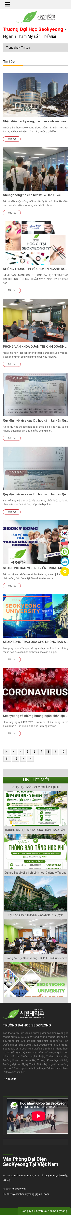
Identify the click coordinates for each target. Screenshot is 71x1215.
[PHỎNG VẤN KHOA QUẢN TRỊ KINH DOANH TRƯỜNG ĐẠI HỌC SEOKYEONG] (35, 320)
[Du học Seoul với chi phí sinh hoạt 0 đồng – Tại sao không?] (35, 893)
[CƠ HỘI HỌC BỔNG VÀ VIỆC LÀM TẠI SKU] (35, 808)
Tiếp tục (12, 139)
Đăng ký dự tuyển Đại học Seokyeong (44, 1210)
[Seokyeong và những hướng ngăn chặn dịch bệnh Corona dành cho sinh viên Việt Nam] (35, 689)
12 (15, 758)
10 (62, 751)
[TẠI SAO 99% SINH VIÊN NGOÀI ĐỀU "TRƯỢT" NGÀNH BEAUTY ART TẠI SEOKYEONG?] (35, 936)
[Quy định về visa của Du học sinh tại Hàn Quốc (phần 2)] (35, 468)
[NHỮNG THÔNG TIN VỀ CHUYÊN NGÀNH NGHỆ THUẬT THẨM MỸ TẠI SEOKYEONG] (35, 243)
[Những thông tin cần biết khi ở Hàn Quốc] (35, 169)
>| (30, 758)
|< (7, 751)
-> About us (9, 1078)
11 (7, 758)
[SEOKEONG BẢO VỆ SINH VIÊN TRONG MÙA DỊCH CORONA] (35, 542)
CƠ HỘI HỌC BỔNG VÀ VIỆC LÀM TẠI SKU (36, 787)
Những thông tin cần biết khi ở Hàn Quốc (32, 195)
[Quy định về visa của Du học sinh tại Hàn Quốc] (35, 394)
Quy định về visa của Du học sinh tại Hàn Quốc (36, 420)
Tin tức (25, 47)
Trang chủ (12, 47)
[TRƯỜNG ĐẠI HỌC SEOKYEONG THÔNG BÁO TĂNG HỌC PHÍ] (35, 851)
